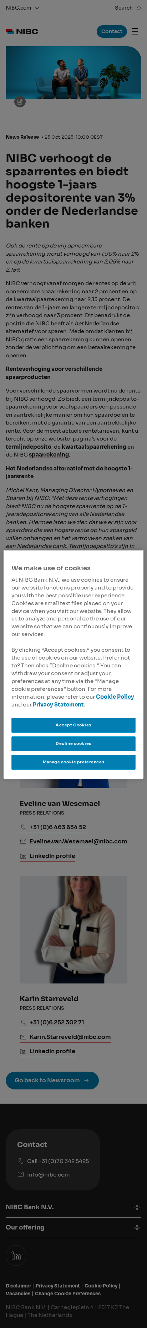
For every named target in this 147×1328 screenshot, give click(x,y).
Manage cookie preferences (73, 761)
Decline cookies (73, 743)
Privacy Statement (58, 705)
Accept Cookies (73, 724)
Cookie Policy (115, 697)
